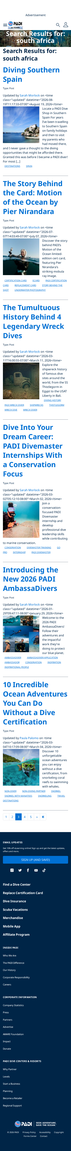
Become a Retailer (12, 1098)
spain (29, 166)
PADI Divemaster (40, 552)
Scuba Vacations (15, 909)
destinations (12, 166)
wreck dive (11, 409)
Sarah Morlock (30, 95)
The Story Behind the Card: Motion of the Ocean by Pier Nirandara (33, 197)
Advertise (8, 1026)
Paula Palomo (29, 738)
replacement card (25, 285)
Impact (7, 1041)
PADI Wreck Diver (14, 405)
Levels (6, 1076)
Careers (7, 984)
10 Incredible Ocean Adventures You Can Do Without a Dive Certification (35, 702)
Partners (7, 1019)
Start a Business (11, 1083)
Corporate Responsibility (16, 977)
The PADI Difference (13, 962)
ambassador (12, 662)
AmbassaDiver (13, 657)
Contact (43, 1136)
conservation (13, 547)
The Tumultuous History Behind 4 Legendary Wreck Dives (33, 321)
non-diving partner (33, 791)
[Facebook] (28, 871)
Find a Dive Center (17, 884)
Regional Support (12, 1105)
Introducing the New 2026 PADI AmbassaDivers (30, 579)
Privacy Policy (29, 1132)
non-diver (10, 791)
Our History (9, 970)
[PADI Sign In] (65, 25)
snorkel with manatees (18, 795)
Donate (7, 1048)
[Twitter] (20, 871)
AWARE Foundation (13, 1034)
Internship (19, 552)
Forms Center (30, 1136)
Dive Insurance (14, 901)
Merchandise (13, 918)
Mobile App (11, 926)
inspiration (54, 662)
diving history (52, 400)
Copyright (59, 1132)
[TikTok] (44, 871)
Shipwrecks (36, 405)
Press (6, 1012)
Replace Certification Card (23, 893)
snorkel (56, 791)
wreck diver (30, 409)
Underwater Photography (30, 290)
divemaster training (39, 547)
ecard (36, 280)
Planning (8, 1091)
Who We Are (9, 955)
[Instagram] (12, 871)
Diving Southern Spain (31, 74)
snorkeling (45, 795)
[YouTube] (36, 871)
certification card (16, 280)
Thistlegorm (56, 405)
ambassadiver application (42, 657)
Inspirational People (17, 667)
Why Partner (10, 1069)
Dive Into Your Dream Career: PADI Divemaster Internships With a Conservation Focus (32, 450)
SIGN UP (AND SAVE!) (35, 860)
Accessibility (45, 1132)
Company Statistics (13, 1005)
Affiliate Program (16, 934)
